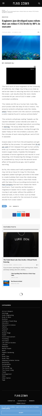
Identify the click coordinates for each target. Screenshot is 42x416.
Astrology (5, 313)
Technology (5, 366)
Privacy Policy (21, 403)
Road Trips (5, 356)
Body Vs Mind (6, 317)
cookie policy (5, 408)
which (4, 112)
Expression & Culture (9, 325)
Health (4, 334)
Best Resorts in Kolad (16, 281)
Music (4, 350)
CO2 (10, 206)
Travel (4, 372)
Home (3, 10)
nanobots (16, 206)
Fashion (4, 327)
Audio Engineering (8, 315)
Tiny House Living (7, 370)
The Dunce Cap (7, 368)
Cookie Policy (22, 400)
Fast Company (7, 184)
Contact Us (11, 400)
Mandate (31, 400)
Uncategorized (6, 374)
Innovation (5, 17)
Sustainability (6, 364)
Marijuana (5, 346)
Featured (5, 329)
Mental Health (6, 348)
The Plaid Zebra (6, 32)
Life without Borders (9, 342)
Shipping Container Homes (10, 360)
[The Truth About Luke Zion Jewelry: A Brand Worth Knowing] (21, 244)
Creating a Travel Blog (9, 321)
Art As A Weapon (7, 311)
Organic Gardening (8, 352)
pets (3, 354)
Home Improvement (8, 336)
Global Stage (6, 333)
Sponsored (5, 362)
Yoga (3, 380)
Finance (4, 331)
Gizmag (7, 127)
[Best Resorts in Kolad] (6, 283)
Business (5, 319)
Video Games (6, 378)
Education (5, 323)
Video (4, 376)
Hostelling (5, 338)
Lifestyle (5, 344)
